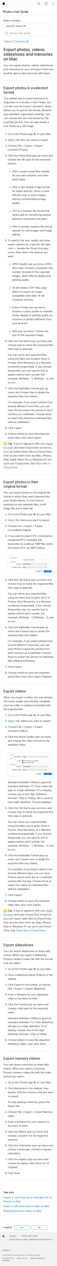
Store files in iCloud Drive (30, 930)
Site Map (5, 1260)
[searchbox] (28, 33)
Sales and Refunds (37, 1258)
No (39, 1228)
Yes (21, 1228)
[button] (38, 3)
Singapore (6, 1250)
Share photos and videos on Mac (22, 1210)
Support (13, 1236)
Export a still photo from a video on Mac (26, 1206)
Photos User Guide (15, 12)
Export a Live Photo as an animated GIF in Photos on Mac (27, 1199)
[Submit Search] (6, 33)
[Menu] (53, 3)
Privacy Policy (8, 1258)
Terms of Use (22, 1258)
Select (11, 139)
